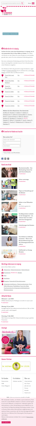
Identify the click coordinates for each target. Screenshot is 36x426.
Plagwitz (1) (6, 120)
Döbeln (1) (25, 112)
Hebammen (7, 270)
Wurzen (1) (28, 122)
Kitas (5, 275)
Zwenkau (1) (6, 124)
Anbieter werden (17, 381)
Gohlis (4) (15, 114)
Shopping (6, 281)
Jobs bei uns (27, 386)
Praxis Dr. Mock (9, 96)
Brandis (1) (13, 112)
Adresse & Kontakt (29, 75)
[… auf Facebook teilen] (2, 159)
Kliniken (20, 272)
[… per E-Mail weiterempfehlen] (5, 159)
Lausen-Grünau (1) (13, 116)
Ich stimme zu (6, 422)
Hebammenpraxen (16, 270)
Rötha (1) (12, 120)
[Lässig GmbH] (16, 366)
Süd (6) (24, 120)
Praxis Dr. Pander (9, 101)
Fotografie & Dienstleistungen (17, 281)
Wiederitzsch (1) (20, 122)
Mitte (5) (21, 116)
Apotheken (7, 278)
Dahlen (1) (19, 112)
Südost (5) (29, 120)
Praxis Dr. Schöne (9, 105)
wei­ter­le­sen (5, 302)
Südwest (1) (6, 122)
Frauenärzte (7, 272)
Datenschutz (5, 381)
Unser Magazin (6, 386)
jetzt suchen (7, 150)
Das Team (27, 383)
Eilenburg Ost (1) (7, 114)
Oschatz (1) (20, 118)
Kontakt (26, 390)
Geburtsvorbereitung (22, 284)
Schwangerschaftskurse (10, 284)
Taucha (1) (13, 122)
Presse (26, 388)
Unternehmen (28, 381)
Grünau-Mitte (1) (22, 114)
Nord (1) (26, 116)
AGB (3, 383)
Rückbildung (16, 286)
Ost (18, 75)
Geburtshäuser (25, 270)
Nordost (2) (6, 118)
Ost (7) (25, 118)
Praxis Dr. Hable (9, 91)
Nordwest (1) (13, 118)
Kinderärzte (14, 272)
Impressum (27, 393)
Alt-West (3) (6, 112)
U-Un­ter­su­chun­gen (12, 70)
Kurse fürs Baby (24, 286)
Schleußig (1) (18, 120)
